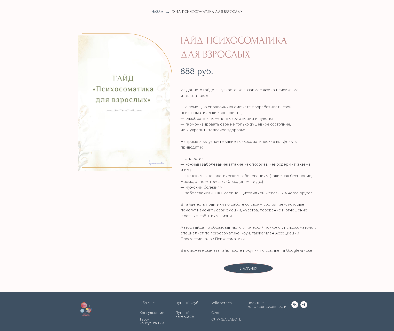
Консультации (152, 313)
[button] (248, 268)
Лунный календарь (184, 314)
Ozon (216, 313)
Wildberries (221, 303)
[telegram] (303, 304)
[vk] (294, 304)
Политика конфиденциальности (266, 304)
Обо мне (147, 303)
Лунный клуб (186, 303)
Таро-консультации (152, 321)
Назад (157, 11)
